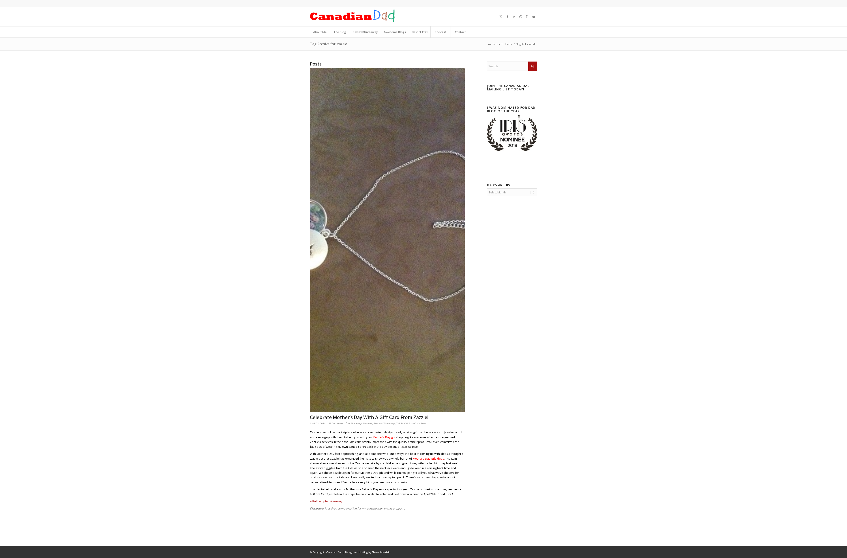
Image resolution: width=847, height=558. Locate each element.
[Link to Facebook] (507, 16)
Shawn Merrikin (381, 552)
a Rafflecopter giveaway (326, 501)
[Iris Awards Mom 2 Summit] (512, 150)
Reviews (367, 423)
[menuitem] (320, 31)
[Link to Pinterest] (527, 16)
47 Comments (336, 423)
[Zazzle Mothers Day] (387, 240)
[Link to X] (500, 16)
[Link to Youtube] (533, 16)
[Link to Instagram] (520, 16)
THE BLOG (402, 423)
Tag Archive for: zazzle (328, 43)
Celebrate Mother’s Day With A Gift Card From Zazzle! (369, 417)
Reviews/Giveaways (384, 423)
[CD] (352, 16)
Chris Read (420, 423)
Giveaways (356, 423)
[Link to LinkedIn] (514, 16)
